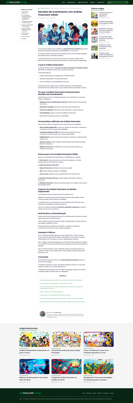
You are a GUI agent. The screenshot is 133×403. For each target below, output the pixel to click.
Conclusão (24, 38)
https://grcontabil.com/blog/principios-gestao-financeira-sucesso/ (56, 283)
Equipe (94, 393)
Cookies (112, 393)
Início (63, 2)
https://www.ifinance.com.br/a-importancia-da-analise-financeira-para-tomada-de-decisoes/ (62, 301)
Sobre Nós (89, 393)
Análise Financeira (83, 2)
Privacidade (105, 393)
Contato (99, 393)
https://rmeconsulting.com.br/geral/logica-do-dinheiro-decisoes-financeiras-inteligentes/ (62, 298)
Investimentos (71, 2)
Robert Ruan (53, 18)
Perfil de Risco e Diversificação (25, 34)
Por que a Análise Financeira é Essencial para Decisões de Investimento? (26, 17)
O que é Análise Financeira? (25, 12)
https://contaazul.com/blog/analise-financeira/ (51, 291)
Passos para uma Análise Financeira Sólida (27, 25)
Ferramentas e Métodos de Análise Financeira (27, 22)
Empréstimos (100, 2)
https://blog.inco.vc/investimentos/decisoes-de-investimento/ (55, 295)
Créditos (92, 2)
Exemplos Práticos (26, 36)
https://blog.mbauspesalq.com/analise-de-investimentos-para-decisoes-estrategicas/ (61, 280)
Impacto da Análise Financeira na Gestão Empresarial (26, 30)
